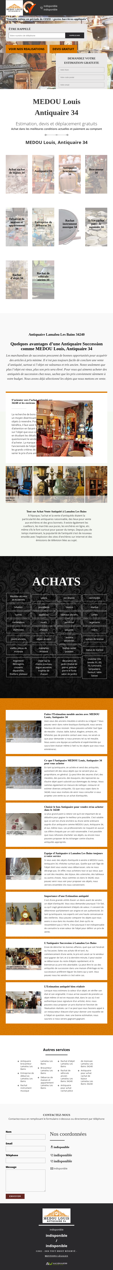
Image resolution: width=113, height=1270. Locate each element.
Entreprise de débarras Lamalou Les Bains (27, 1077)
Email (9, 1143)
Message (11, 1167)
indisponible (50, 6)
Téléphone (12, 1155)
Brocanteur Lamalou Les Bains (47, 1070)
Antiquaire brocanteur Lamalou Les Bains (26, 1065)
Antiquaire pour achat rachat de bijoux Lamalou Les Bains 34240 (87, 1077)
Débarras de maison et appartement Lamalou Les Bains (47, 1082)
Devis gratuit (63, 49)
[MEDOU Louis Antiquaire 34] (14, 8)
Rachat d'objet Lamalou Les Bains (68, 1064)
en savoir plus (43, 192)
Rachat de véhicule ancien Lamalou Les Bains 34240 (67, 1076)
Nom (8, 1131)
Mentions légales (56, 1256)
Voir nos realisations (26, 49)
